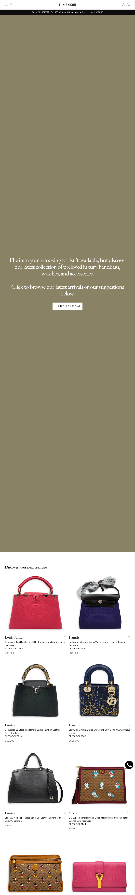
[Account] (123, 4)
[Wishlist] (65, 637)
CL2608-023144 (77, 824)
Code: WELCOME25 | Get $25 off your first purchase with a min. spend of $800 (67, 12)
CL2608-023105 (13, 821)
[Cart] (128, 4)
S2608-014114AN (14, 648)
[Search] (11, 4)
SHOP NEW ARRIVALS (69, 306)
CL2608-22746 (77, 648)
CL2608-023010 (13, 736)
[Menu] (6, 4)
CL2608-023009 (77, 736)
